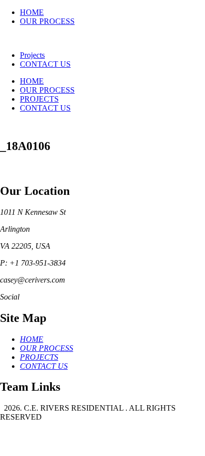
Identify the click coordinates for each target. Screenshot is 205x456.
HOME (32, 12)
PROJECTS (39, 99)
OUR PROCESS (47, 21)
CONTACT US (45, 64)
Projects (32, 55)
